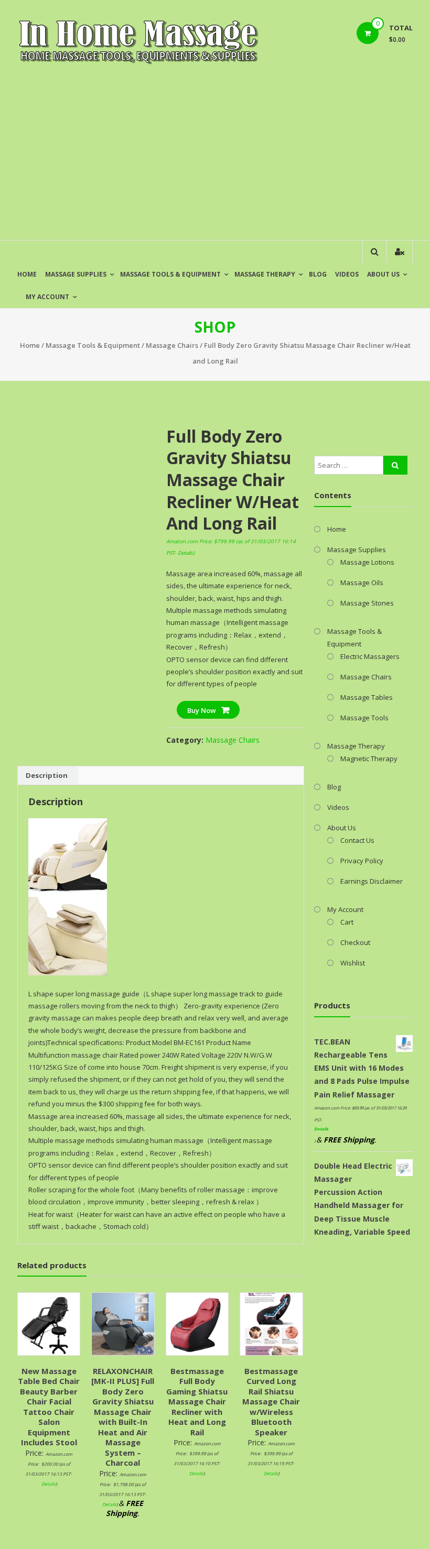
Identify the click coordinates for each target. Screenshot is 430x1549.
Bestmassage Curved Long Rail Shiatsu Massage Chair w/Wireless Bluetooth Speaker (271, 1401)
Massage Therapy (264, 274)
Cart (346, 922)
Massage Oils (361, 582)
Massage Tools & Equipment (170, 274)
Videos (347, 274)
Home (27, 274)
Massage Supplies (75, 274)
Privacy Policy (361, 860)
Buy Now (201, 710)
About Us (383, 274)
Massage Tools (364, 717)
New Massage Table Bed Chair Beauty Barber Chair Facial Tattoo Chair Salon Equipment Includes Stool (49, 1407)
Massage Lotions (367, 562)
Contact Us (357, 840)
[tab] (46, 775)
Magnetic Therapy (368, 758)
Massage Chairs (172, 345)
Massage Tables (366, 697)
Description (47, 775)
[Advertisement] (215, 161)
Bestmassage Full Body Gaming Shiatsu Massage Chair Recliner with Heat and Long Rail (197, 1401)
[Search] (395, 465)
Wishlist (352, 963)
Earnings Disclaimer (371, 881)
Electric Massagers (370, 656)
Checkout (355, 942)
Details (185, 553)
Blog (318, 274)
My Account (47, 296)
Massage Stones (367, 603)
